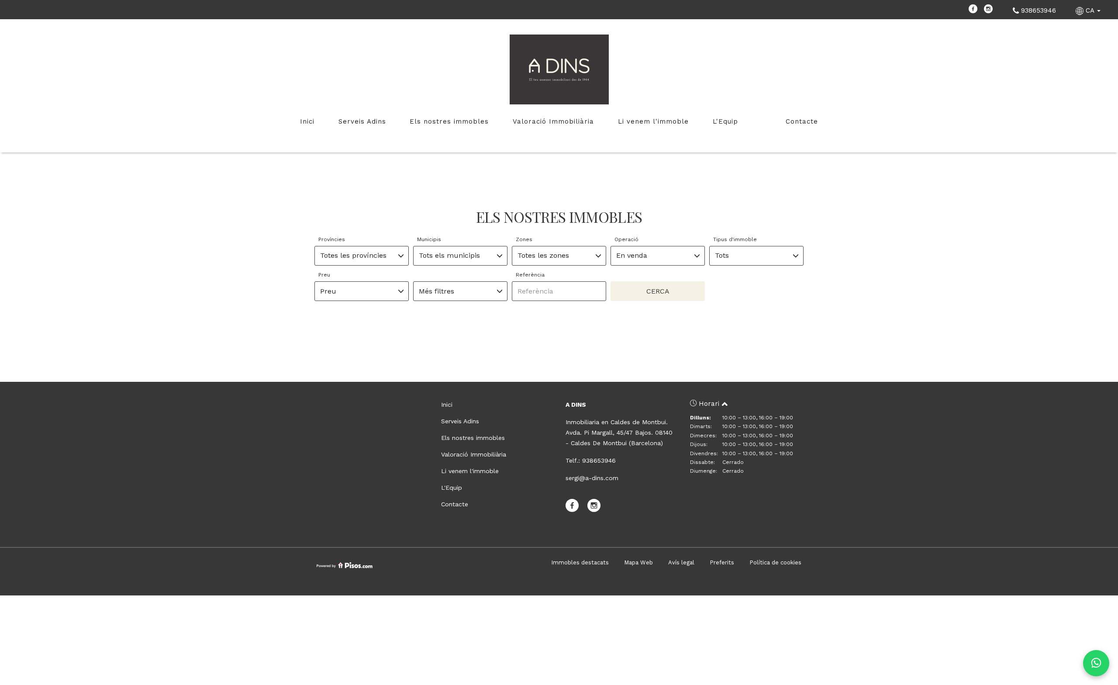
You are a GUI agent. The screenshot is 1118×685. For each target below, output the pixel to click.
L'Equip (725, 121)
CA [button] (1089, 10)
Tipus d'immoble (735, 239)
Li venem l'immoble (653, 121)
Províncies (331, 239)
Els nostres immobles (449, 121)
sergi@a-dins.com (592, 477)
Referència (530, 275)
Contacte (802, 121)
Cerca (657, 291)
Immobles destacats (580, 562)
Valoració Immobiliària (553, 121)
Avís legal (681, 562)
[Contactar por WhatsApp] (1096, 663)
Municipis (429, 239)
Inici (307, 121)
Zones (524, 239)
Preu (324, 275)
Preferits (722, 562)
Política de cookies (775, 562)
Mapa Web (638, 562)
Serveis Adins (362, 121)
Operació (626, 239)
